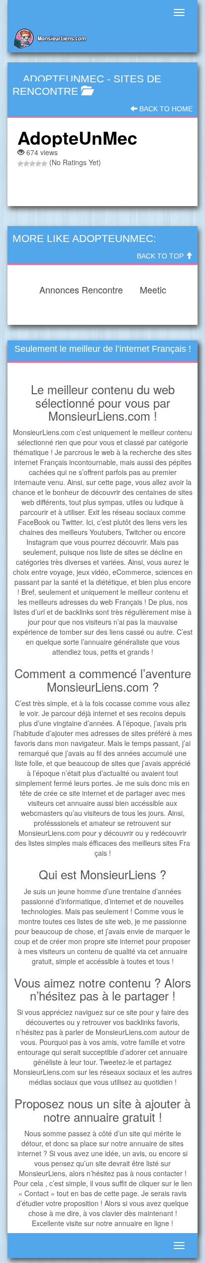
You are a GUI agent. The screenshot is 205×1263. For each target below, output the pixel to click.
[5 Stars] (44, 164)
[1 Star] (20, 164)
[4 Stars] (38, 164)
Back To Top (161, 256)
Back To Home (165, 109)
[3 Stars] (32, 164)
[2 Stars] (26, 164)
